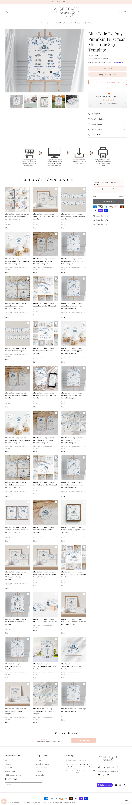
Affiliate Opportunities (13, 775)
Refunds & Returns (42, 764)
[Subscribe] (40, 784)
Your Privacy (40, 771)
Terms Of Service (42, 768)
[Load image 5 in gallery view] (72, 101)
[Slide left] (7, 101)
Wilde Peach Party (15, 802)
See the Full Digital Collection (107, 82)
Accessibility (40, 775)
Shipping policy (59, 802)
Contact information (71, 802)
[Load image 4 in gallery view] (58, 101)
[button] (7, 12)
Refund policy (27, 802)
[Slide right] (82, 101)
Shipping (91, 58)
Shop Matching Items (107, 75)
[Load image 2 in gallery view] (30, 101)
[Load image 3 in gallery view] (44, 101)
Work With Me (10, 771)
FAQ (6, 760)
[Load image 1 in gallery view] (16, 101)
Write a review (84, 740)
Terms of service (47, 802)
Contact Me (9, 768)
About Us (8, 764)
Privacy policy (37, 802)
